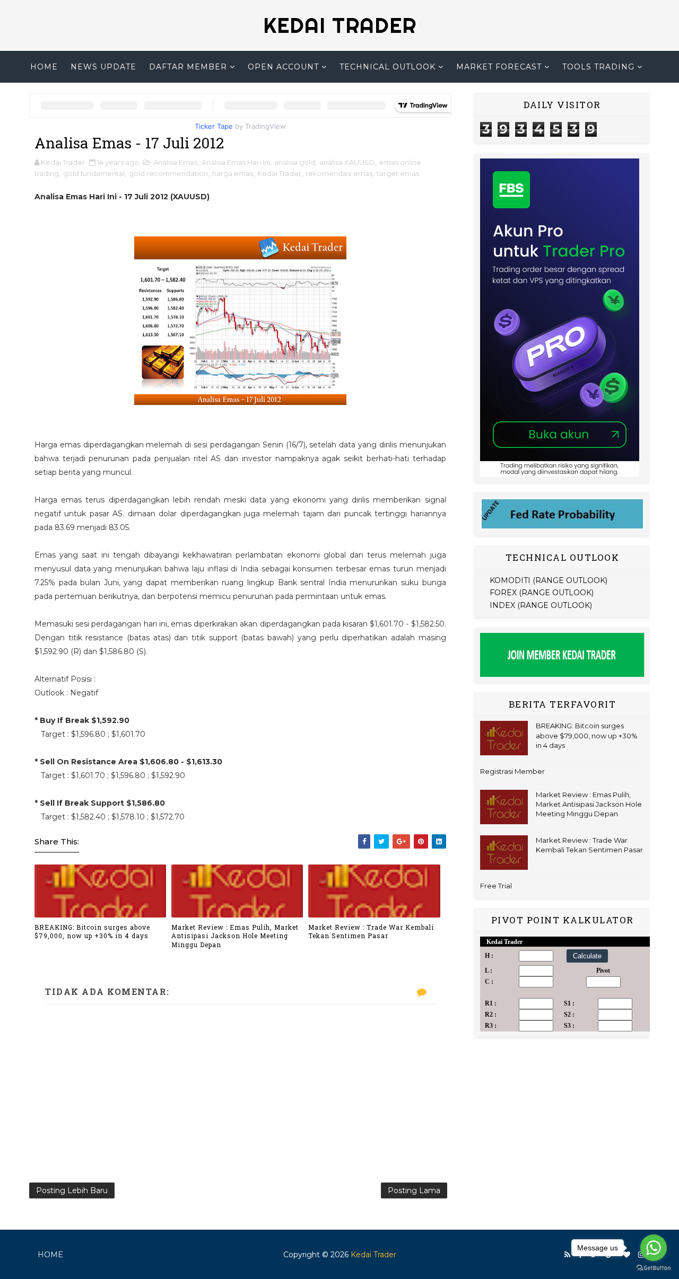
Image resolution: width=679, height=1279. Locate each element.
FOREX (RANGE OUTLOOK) (542, 592)
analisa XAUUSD (347, 162)
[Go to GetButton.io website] (654, 1268)
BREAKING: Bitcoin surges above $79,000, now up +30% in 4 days (92, 931)
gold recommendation (168, 173)
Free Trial (496, 885)
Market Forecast (499, 67)
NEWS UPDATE (103, 67)
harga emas (232, 173)
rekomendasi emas (339, 173)
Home (44, 67)
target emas (398, 173)
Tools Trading (598, 67)
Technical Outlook (388, 67)
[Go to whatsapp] (653, 1247)
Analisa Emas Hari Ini (236, 162)
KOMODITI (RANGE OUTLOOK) (548, 580)
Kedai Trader (279, 173)
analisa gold (294, 162)
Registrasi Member (512, 771)
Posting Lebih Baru (72, 1190)
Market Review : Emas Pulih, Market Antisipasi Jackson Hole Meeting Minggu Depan (235, 936)
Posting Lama (414, 1190)
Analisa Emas (175, 162)
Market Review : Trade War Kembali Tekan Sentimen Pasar (371, 931)
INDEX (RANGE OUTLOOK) (541, 605)
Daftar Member (188, 67)
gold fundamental (94, 173)
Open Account (283, 67)
